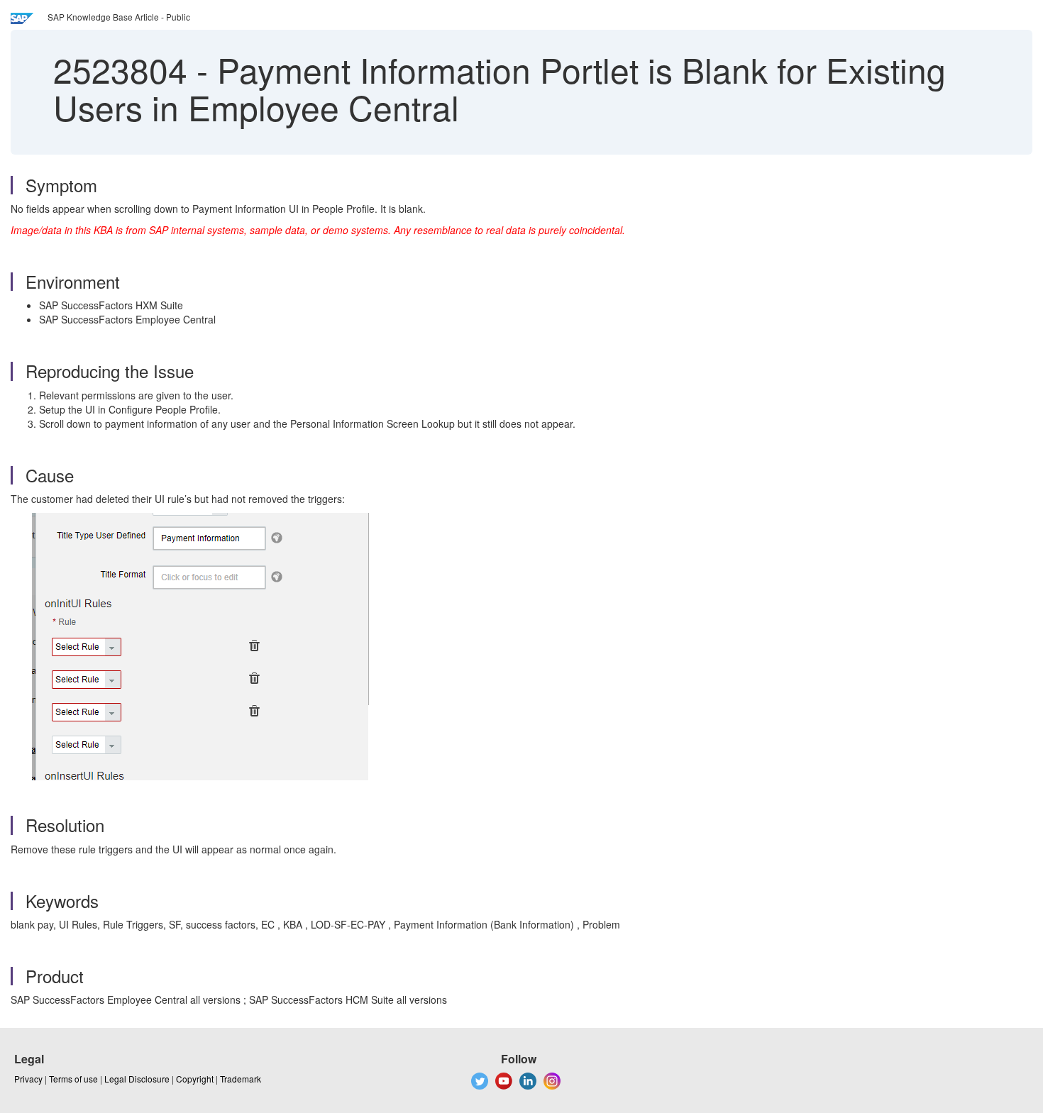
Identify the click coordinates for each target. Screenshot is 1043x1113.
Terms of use (73, 1079)
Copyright (195, 1079)
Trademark (240, 1079)
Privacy (28, 1079)
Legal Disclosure (137, 1079)
